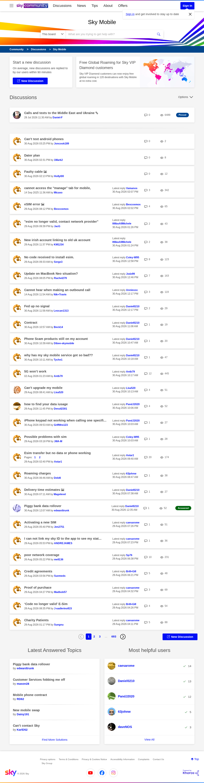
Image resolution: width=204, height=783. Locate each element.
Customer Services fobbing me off (39, 679)
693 (113, 636)
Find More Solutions (54, 739)
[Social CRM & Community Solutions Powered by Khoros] (191, 773)
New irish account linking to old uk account (57, 240)
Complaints (143, 759)
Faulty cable (34, 171)
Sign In (187, 5)
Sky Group (47, 763)
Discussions (62, 6)
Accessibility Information (122, 759)
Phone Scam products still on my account (56, 339)
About (108, 6)
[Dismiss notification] (190, 14)
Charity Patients (36, 620)
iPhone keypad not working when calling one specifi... (65, 420)
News (81, 6)
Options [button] (183, 97)
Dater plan (32, 155)
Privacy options (47, 759)
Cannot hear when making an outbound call (57, 290)
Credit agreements (38, 571)
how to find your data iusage (46, 404)
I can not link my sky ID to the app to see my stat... (63, 538)
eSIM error (32, 204)
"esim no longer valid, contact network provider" (61, 221)
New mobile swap (26, 710)
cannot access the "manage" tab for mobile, (57, 188)
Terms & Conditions (68, 759)
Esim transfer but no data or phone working (57, 453)
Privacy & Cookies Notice (94, 759)
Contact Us (158, 759)
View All (149, 739)
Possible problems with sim (45, 436)
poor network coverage (41, 555)
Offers (122, 6)
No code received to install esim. (49, 257)
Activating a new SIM (40, 522)
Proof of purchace (37, 587)
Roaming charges (37, 473)
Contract (30, 322)
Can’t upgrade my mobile (43, 388)
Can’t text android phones (44, 139)
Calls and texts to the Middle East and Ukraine (59, 113)
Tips (94, 6)
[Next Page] (123, 636)
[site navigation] (11, 6)
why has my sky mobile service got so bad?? (58, 355)
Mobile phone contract (30, 695)
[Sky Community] (32, 5)
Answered (183, 508)
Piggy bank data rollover (42, 506)
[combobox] (109, 34)
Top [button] (196, 759)
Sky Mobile (102, 22)
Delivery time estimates (42, 489)
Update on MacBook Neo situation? (51, 273)
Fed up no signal (37, 306)
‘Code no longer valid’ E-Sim (46, 604)
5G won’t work (35, 371)
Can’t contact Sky (26, 725)
